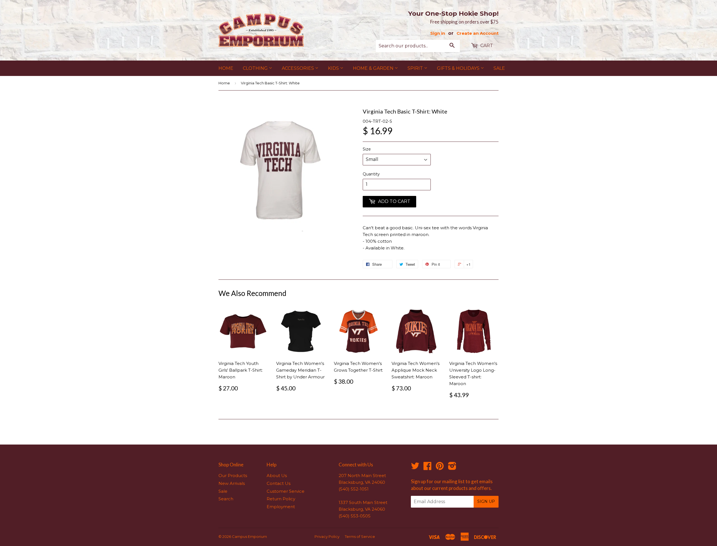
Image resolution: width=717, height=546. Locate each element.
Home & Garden (374, 68)
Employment (281, 506)
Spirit (416, 68)
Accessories (298, 68)
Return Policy (281, 498)
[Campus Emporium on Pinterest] (440, 467)
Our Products (232, 475)
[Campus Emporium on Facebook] (427, 467)
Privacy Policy (327, 536)
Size (367, 149)
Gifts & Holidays (459, 68)
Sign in (437, 33)
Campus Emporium (249, 536)
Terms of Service (360, 536)
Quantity (371, 174)
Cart (486, 45)
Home (225, 68)
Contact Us (278, 483)
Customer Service (285, 491)
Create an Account (478, 33)
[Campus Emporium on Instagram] (452, 467)
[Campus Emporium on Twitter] (415, 467)
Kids (334, 68)
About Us (277, 475)
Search (225, 498)
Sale (499, 68)
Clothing (256, 68)
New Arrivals (231, 483)
